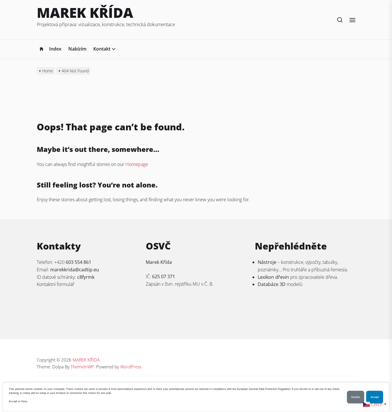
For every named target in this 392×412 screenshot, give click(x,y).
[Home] (41, 49)
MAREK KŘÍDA (85, 12)
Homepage (136, 164)
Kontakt (101, 49)
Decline (355, 397)
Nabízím (77, 49)
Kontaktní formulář (55, 284)
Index (55, 49)
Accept (374, 397)
